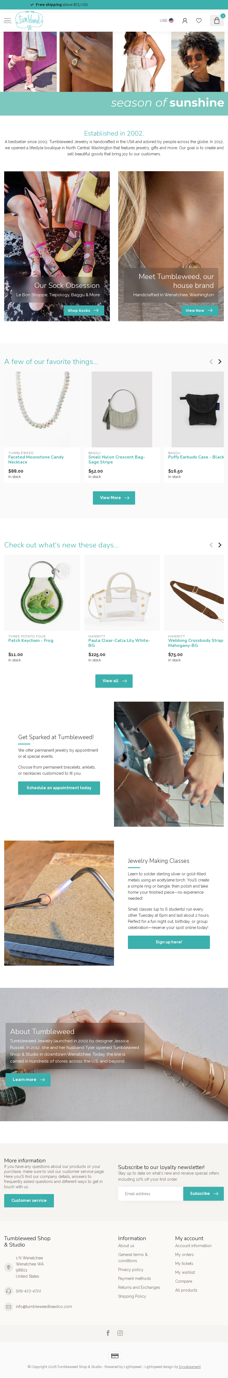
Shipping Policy (132, 1296)
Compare (183, 1281)
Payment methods (134, 1278)
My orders (184, 1254)
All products (186, 1290)
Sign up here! (169, 942)
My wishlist (185, 1272)
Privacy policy (130, 1269)
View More (110, 497)
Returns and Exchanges (139, 1287)
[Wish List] (199, 20)
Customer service (29, 1200)
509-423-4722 (28, 1291)
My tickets (184, 1263)
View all (110, 681)
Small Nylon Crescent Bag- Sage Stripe (116, 460)
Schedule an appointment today (59, 788)
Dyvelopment (190, 1367)
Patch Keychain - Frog (30, 640)
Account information (193, 1246)
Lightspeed (133, 1367)
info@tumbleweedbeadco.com (44, 1306)
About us (126, 1246)
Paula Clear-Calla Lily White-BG (119, 643)
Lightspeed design (159, 1367)
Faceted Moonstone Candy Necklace (36, 460)
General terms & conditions (133, 1257)
